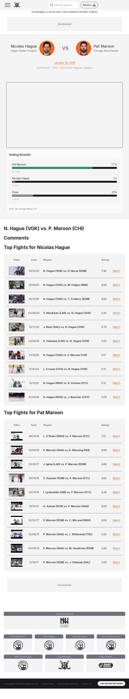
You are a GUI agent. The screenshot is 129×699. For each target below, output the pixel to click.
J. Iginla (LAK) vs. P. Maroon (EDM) (64, 464)
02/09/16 (34, 450)
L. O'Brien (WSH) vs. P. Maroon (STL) (66, 436)
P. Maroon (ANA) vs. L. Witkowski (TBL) (68, 534)
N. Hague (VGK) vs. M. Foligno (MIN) (65, 284)
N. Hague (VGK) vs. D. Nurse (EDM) (65, 270)
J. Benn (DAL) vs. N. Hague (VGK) (63, 327)
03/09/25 (33, 341)
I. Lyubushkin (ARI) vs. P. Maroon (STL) (67, 492)
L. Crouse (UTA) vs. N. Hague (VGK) (65, 369)
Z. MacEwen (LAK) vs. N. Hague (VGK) (67, 313)
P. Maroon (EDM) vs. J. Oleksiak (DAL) (66, 562)
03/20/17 (34, 464)
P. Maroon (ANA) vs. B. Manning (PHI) (66, 450)
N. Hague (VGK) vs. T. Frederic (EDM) (66, 299)
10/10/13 (34, 506)
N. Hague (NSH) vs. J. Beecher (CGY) (66, 397)
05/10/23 (34, 270)
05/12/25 (34, 299)
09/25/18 (34, 436)
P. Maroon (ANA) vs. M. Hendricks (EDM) (68, 548)
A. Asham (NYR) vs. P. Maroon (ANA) (66, 506)
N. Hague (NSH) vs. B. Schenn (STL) (65, 383)
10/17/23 (34, 327)
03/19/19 (34, 478)
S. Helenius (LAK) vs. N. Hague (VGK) (66, 341)
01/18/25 (34, 355)
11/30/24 (34, 369)
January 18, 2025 (64, 62)
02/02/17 (34, 520)
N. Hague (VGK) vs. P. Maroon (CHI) (65, 355)
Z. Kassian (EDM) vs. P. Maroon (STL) (66, 478)
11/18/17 (34, 562)
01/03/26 (34, 397)
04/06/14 (33, 548)
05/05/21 (34, 284)
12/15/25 (34, 383)
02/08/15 (34, 534)
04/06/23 (33, 313)
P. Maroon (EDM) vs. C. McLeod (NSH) (67, 520)
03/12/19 (34, 492)
